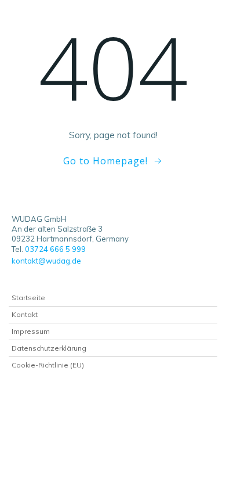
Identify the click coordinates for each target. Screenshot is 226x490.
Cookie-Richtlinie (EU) (48, 365)
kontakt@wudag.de (47, 260)
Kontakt (25, 314)
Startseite (28, 297)
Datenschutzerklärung (49, 348)
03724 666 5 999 (55, 249)
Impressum (31, 331)
